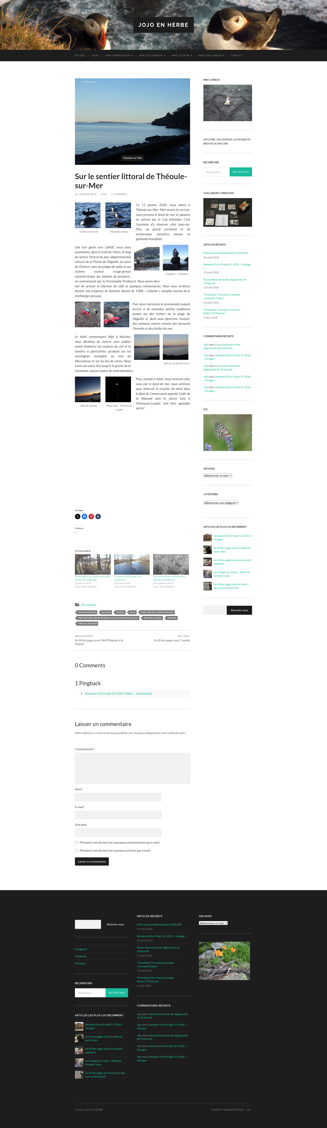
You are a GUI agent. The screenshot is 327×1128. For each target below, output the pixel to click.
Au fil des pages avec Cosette (172, 638)
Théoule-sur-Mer (87, 623)
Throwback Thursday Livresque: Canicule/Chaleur (222, 296)
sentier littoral (153, 618)
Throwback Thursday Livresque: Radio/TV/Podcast (222, 311)
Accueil (80, 55)
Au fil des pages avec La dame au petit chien (232, 549)
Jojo (104, 194)
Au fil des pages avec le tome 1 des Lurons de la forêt (231, 586)
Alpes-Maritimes (87, 612)
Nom (79, 789)
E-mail (80, 807)
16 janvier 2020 (86, 194)
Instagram (81, 949)
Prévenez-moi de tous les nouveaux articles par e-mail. (115, 850)
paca (133, 612)
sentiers (172, 618)
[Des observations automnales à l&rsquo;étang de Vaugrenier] (171, 564)
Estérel (120, 612)
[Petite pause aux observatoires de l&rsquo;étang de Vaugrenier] (93, 564)
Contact (237, 55)
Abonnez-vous (239, 610)
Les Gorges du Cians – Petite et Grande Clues (232, 573)
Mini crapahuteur (118, 55)
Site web (80, 825)
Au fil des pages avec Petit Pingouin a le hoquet (99, 640)
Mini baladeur (89, 604)
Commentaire (85, 749)
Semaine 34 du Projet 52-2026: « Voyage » (227, 266)
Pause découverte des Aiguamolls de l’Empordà (224, 281)
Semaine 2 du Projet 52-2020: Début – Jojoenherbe (118, 693)
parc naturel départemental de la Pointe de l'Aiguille (108, 618)
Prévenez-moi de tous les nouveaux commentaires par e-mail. (120, 842)
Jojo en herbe (163, 25)
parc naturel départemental (157, 612)
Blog (95, 55)
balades (106, 612)
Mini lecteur (180, 55)
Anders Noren (233, 1109)
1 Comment (119, 194)
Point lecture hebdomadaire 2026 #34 (225, 252)
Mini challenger (210, 55)
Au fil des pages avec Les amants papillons (232, 561)
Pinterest (80, 963)
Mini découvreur (150, 55)
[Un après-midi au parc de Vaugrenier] (132, 564)
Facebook (80, 956)
